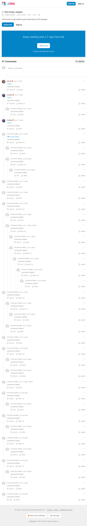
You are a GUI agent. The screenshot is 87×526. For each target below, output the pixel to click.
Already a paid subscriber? (43, 51)
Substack (32, 521)
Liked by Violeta (14, 136)
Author (10, 84)
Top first (81, 61)
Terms (56, 510)
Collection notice (66, 510)
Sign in (81, 4)
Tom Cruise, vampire (13, 12)
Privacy (49, 510)
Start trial (44, 45)
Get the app (54, 515)
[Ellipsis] (84, 81)
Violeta (9, 95)
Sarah (9, 81)
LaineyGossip (10, 15)
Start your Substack (37, 515)
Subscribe (71, 4)
